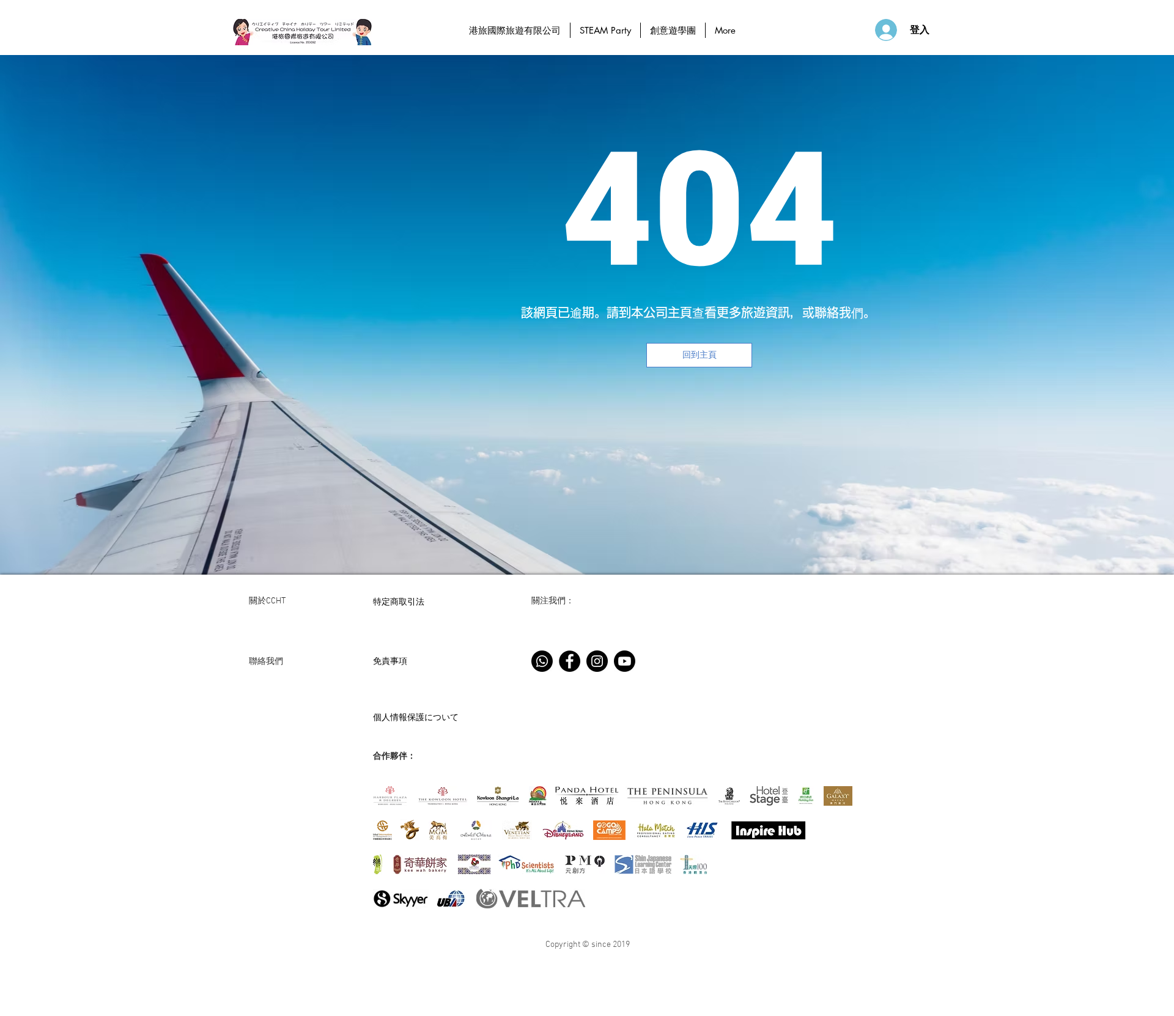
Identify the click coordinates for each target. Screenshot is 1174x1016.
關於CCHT (267, 601)
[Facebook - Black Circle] (569, 661)
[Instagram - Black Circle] (597, 661)
